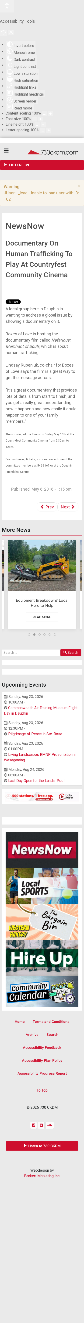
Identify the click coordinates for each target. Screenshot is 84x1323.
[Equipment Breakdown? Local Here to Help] (42, 584)
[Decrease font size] (34, 119)
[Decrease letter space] (42, 130)
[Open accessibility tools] (7, 6)
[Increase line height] (43, 124)
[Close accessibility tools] (11, 32)
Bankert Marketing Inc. (42, 1176)
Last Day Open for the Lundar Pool (36, 780)
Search (73, 652)
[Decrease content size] (44, 113)
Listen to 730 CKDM (44, 1146)
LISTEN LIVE (19, 165)
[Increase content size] (50, 113)
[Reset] (3, 33)
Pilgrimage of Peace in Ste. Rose (35, 734)
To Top (42, 1090)
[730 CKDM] (42, 152)
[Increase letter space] (48, 130)
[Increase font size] (40, 119)
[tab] (29, 634)
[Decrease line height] (37, 124)
